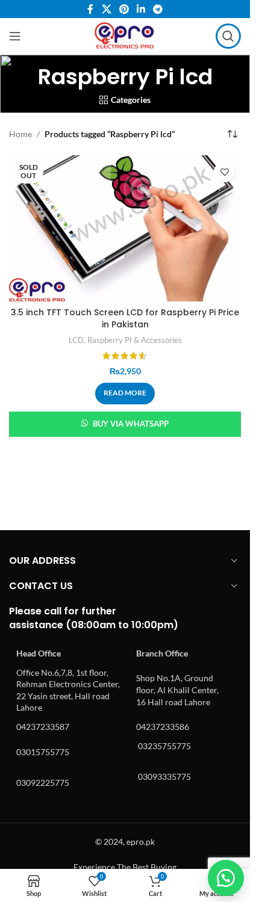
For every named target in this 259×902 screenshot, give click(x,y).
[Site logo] (125, 35)
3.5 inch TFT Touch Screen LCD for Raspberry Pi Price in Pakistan (125, 318)
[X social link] (106, 9)
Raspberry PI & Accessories (134, 340)
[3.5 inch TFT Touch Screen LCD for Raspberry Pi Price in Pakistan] (125, 228)
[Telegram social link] (158, 9)
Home (20, 134)
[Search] (228, 36)
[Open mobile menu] (15, 36)
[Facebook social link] (90, 9)
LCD (76, 340)
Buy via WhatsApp (131, 423)
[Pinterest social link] (124, 9)
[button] (226, 878)
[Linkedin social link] (141, 9)
